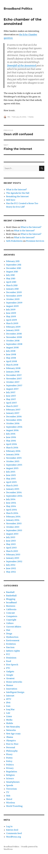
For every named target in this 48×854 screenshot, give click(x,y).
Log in (9, 826)
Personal (10, 747)
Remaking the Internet (17, 196)
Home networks (14, 682)
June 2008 (11, 354)
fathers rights (13, 651)
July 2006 (10, 434)
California (11, 609)
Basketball (11, 595)
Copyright (11, 620)
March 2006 (12, 447)
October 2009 (12, 299)
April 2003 (11, 547)
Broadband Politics (18, 8)
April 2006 (11, 444)
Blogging (10, 599)
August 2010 (12, 271)
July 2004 (10, 499)
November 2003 (14, 523)
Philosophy (12, 751)
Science (10, 778)
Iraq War (10, 709)
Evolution (11, 644)
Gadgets (10, 671)
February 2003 (13, 554)
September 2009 (14, 302)
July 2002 (10, 565)
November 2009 (14, 296)
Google (9, 675)
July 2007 (10, 392)
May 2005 (11, 478)
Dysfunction (12, 637)
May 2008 (11, 358)
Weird (9, 799)
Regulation (11, 771)
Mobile (9, 723)
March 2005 (12, 485)
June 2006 (11, 437)
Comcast (10, 613)
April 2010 (11, 282)
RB (9, 117)
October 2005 (12, 461)
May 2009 (11, 316)
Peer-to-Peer (12, 744)
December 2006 (14, 416)
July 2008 (10, 351)
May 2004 (11, 506)
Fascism (10, 647)
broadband (11, 602)
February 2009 (13, 327)
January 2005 (12, 489)
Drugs (9, 633)
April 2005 (11, 482)
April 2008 (11, 361)
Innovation (11, 689)
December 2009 (14, 292)
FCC (8, 654)
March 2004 (12, 513)
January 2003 (12, 558)
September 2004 (14, 496)
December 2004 (14, 492)
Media (30, 117)
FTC (8, 668)
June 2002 (11, 568)
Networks (11, 730)
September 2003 (14, 530)
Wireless (10, 802)
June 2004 (11, 503)
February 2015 (13, 261)
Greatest (10, 678)
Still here (10, 200)
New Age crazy (13, 733)
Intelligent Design (15, 692)
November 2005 (14, 458)
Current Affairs (13, 626)
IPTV (8, 699)
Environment (12, 640)
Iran (8, 706)
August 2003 (12, 534)
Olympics (11, 740)
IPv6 (8, 702)
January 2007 (12, 413)
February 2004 (13, 516)
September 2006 (14, 427)
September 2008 (14, 344)
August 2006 (12, 430)
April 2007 (11, 402)
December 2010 (13, 268)
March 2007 (12, 406)
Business (10, 606)
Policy (9, 761)
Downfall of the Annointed (21, 65)
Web (8, 795)
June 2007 (11, 396)
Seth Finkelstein (14, 241)
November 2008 (14, 337)
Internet (10, 695)
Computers (11, 616)
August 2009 (12, 306)
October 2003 (12, 527)
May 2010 (10, 278)
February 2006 (13, 451)
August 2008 (12, 347)
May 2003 (11, 544)
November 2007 (14, 378)
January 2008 (12, 371)
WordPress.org (13, 837)
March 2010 (12, 285)
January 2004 (12, 520)
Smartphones (13, 782)
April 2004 (11, 509)
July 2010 (10, 275)
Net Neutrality (13, 726)
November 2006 (14, 420)
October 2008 (12, 340)
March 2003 (12, 551)
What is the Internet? (16, 189)
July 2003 (10, 537)
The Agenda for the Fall (17, 193)
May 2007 (11, 399)
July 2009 (10, 309)
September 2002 (14, 561)
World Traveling (14, 806)
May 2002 (11, 572)
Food (8, 661)
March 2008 (12, 365)
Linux (9, 716)
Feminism (11, 657)
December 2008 (14, 333)
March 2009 (12, 323)
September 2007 (14, 385)
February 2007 (13, 409)
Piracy (9, 754)
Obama (9, 737)
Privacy (10, 768)
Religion (10, 775)
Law (8, 713)
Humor (9, 685)
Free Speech (12, 664)
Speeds (9, 785)
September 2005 (14, 465)
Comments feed (14, 833)
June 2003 (11, 541)
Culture (10, 623)
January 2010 (12, 289)
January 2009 (12, 330)
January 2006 (12, 454)
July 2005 (10, 472)
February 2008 (13, 368)
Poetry (9, 758)
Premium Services (35, 241)
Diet (8, 630)
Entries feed (12, 830)
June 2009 (11, 313)
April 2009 (11, 320)
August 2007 (12, 389)
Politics (10, 764)
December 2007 (14, 375)
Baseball (10, 592)
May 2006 (11, 440)
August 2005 (12, 468)
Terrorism (11, 789)
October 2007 (12, 382)
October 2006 (12, 423)
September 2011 (13, 264)
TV (7, 792)
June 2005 (11, 475)
